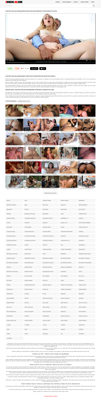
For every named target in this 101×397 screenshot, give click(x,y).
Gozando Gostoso (30, 240)
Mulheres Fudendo (84, 258)
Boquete (63, 205)
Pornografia (82, 289)
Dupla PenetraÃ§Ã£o (85, 222)
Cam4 (62, 213)
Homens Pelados (11, 245)
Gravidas (81, 240)
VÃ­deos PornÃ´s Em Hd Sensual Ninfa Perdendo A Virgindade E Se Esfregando (14, 174)
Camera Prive (82, 213)
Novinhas (63, 271)
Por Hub (45, 280)
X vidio (44, 325)
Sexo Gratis (46, 307)
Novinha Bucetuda (48, 271)
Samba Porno (10, 302)
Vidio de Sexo (46, 320)
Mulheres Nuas (29, 262)
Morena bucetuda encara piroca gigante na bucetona (14, 117)
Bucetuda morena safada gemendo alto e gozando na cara (68, 146)
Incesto (76, 2)
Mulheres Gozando (12, 262)
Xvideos (57, 2)
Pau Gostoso (28, 276)
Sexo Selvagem (29, 311)
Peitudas (9, 280)
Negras (9, 267)
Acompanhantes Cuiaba (50, 396)
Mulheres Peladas (48, 262)
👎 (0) (17, 68)
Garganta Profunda (66, 231)
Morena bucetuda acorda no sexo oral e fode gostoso (14, 131)
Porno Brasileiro (30, 285)
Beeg (26, 205)
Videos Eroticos (11, 320)
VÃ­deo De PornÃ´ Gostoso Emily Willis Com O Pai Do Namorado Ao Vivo (14, 188)
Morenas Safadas (48, 258)
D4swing (45, 222)
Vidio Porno (64, 320)
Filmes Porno (46, 231)
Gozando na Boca (48, 240)
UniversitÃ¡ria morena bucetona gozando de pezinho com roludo (32, 131)
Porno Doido (82, 285)
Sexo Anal (45, 302)
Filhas (62, 227)
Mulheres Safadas (66, 262)
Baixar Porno (64, 200)
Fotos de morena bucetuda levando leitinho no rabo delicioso (68, 160)
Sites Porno (82, 311)
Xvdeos (63, 329)
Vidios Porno (82, 320)
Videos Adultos (65, 316)
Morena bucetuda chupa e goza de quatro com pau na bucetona (86, 117)
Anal (26, 200)
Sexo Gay (9, 307)
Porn (62, 280)
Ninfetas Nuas (29, 271)
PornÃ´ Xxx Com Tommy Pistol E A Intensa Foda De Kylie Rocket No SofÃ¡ (50, 188)
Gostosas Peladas (30, 236)
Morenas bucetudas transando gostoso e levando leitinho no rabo (86, 146)
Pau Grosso (64, 276)
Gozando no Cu (65, 240)
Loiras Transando (66, 249)
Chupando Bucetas (30, 218)
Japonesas (82, 245)
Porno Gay (10, 289)
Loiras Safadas (47, 249)
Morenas (63, 253)
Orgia (80, 271)
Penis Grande (28, 280)
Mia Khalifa (28, 253)
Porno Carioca (47, 285)
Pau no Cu (81, 276)
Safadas (81, 298)
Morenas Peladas (30, 258)
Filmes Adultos (83, 227)
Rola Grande (10, 298)
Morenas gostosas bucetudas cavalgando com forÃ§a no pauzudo (50, 160)
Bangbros (82, 200)
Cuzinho (27, 222)
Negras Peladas (47, 267)
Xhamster (81, 325)
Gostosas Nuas (11, 236)
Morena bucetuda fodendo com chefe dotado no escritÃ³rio (86, 131)
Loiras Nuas (28, 249)
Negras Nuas (28, 267)
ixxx (62, 245)
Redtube (81, 293)
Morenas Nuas (11, 258)
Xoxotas (45, 329)
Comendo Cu (64, 218)
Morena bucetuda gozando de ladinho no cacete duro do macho (68, 117)
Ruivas (26, 298)
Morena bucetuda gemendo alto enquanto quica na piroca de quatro (32, 146)
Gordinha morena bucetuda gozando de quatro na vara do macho (50, 117)
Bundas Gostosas (30, 213)
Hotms (26, 245)
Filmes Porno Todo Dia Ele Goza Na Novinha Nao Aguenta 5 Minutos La (68, 174)
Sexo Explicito (83, 302)
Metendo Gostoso (12, 253)
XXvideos (45, 333)
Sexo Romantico (11, 311)
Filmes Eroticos (29, 231)
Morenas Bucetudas (24, 101)
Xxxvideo (81, 333)
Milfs (44, 253)
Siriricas (63, 311)
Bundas (9, 213)
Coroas (81, 218)
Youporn (9, 338)
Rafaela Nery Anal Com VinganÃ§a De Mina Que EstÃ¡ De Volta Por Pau (50, 174)
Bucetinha (64, 209)
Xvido (26, 333)
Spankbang (10, 316)
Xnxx (26, 329)
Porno (8, 285)
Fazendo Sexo (47, 227)
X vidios (63, 325)
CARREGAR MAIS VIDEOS (50, 193)
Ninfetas (81, 267)
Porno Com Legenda (66, 285)
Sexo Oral (64, 307)
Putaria (27, 293)
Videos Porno (85, 2)
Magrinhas (82, 249)
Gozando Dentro (11, 240)
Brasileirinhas (66, 2)
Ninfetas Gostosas (12, 271)
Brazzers (9, 209)
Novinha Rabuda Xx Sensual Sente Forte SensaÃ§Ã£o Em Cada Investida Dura (68, 188)
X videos (27, 325)
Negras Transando (66, 267)
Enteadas (9, 227)
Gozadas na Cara (84, 236)
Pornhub (81, 280)
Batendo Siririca (11, 205)
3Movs (8, 200)
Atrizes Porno (47, 200)
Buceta (27, 209)
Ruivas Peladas (65, 298)
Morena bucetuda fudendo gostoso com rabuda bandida (32, 160)
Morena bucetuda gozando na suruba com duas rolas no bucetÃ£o (50, 131)
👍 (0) (9, 68)
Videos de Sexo (83, 316)
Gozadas (63, 236)
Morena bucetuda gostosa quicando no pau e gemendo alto (86, 160)
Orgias (9, 276)
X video (9, 325)
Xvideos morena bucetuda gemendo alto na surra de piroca (50, 146)
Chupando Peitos (47, 218)
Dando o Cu (64, 222)
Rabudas (63, 293)
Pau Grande (46, 276)
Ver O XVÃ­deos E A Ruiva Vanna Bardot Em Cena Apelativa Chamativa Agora (32, 188)
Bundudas (45, 213)
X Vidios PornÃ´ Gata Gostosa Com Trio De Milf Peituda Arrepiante (86, 188)
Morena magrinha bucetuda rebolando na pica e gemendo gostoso (14, 160)
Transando (46, 316)
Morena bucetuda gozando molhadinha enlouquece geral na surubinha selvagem (14, 146)
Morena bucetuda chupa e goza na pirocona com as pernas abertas (68, 131)
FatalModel (28, 227)
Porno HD (45, 289)
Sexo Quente (82, 307)
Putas (44, 293)
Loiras (8, 249)
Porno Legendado (66, 289)
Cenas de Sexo (11, 218)
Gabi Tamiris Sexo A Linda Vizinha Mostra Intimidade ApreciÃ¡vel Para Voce (32, 174)
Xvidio (92, 2)
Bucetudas (82, 209)
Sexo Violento (47, 311)
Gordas (81, 231)
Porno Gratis (28, 289)
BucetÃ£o (45, 209)
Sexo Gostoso (29, 307)
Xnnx (8, 329)
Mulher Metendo (66, 258)
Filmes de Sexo (11, 231)
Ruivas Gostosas (47, 298)
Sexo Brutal (64, 302)
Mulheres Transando (85, 262)
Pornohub (9, 293)
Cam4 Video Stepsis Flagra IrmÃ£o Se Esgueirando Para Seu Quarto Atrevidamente (86, 174)
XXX (62, 333)
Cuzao (8, 222)
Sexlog (27, 302)
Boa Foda (45, 205)
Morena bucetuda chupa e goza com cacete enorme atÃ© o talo (32, 117)
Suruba (27, 316)
